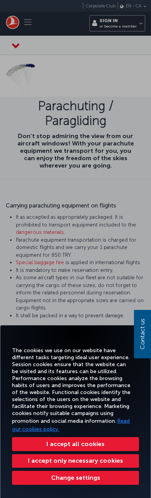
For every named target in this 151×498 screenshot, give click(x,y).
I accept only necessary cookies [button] (75, 460)
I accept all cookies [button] (75, 444)
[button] (75, 478)
